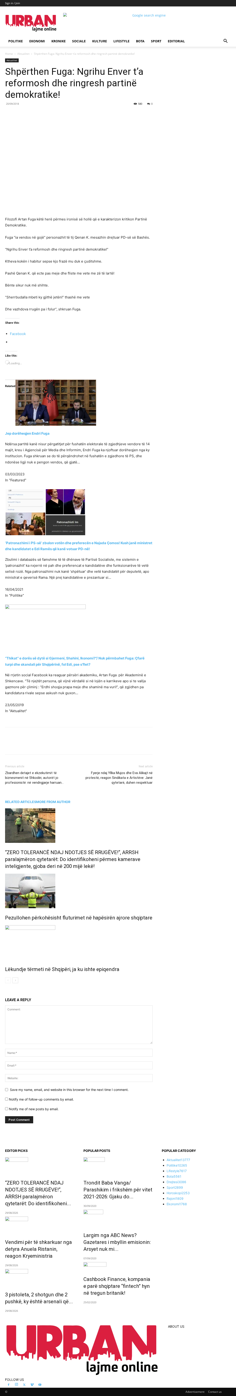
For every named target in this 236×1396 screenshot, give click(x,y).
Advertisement (195, 1392)
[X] (47, 114)
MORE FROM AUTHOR (53, 802)
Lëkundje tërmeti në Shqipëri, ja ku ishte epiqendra (62, 969)
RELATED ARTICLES (20, 802)
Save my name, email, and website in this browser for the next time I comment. (69, 1090)
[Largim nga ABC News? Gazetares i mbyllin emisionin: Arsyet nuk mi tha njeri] (118, 1218)
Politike (15, 41)
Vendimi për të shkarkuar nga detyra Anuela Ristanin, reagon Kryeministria (38, 1249)
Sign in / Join (12, 3)
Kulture (99, 41)
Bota (140, 41)
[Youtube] (39, 1385)
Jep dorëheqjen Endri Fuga (27, 433)
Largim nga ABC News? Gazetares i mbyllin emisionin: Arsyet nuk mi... (117, 1242)
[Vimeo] (32, 1385)
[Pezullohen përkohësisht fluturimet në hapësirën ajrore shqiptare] (79, 891)
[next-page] (15, 980)
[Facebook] (36, 114)
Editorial (176, 41)
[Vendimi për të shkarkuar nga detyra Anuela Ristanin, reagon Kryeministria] (39, 1225)
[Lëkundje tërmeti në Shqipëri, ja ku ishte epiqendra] (79, 942)
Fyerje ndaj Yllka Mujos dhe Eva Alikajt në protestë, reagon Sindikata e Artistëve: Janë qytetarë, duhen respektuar (119, 778)
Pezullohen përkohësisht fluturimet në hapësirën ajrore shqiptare (78, 918)
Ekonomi (37, 41)
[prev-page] (8, 980)
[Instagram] (16, 1384)
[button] (225, 41)
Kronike (58, 41)
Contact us (215, 1392)
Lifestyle (121, 41)
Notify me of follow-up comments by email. (41, 1099)
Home (9, 54)
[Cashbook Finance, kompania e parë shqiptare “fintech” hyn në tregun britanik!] (118, 1266)
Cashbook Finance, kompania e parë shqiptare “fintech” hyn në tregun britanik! (116, 1286)
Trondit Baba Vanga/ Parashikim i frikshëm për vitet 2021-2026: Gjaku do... (117, 1189)
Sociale (79, 41)
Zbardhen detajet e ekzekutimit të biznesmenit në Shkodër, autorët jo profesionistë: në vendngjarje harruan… (34, 778)
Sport (156, 41)
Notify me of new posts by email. (34, 1109)
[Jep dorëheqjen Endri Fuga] (79, 403)
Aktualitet (23, 54)
